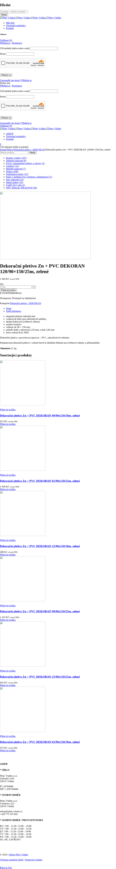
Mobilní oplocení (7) (16, 169)
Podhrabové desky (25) (17, 174)
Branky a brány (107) (16, 158)
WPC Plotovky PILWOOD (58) (21, 187)
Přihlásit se (26, 80)
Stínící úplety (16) (14, 182)
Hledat (32, 153)
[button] (8, 409)
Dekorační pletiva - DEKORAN (29, 149)
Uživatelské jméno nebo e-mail (14, 48)
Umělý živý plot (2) (15, 185)
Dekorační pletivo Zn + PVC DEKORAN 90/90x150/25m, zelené (40, 611)
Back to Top (6, 867)
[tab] (61, 308)
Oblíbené (6, 40)
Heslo (3, 54)
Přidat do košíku (8, 290)
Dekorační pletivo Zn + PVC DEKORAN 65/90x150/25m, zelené (40, 480)
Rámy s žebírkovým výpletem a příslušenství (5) (29, 177)
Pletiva (10, 149)
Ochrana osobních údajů (11, 859)
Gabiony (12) (12, 166)
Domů (3, 149)
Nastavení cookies (33, 859)
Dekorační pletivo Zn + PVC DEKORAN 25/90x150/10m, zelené (40, 546)
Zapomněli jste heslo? (10, 80)
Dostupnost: (5, 298)
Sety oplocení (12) (15, 179)
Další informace (13, 311)
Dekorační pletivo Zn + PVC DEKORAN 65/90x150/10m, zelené (40, 742)
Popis (8, 308)
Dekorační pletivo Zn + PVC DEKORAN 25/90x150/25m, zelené (40, 676)
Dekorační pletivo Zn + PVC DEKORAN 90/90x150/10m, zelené (40, 415)
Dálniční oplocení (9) (16, 160)
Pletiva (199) (12, 171)
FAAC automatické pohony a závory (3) (25, 163)
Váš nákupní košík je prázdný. (14, 147)
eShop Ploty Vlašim (18, 854)
